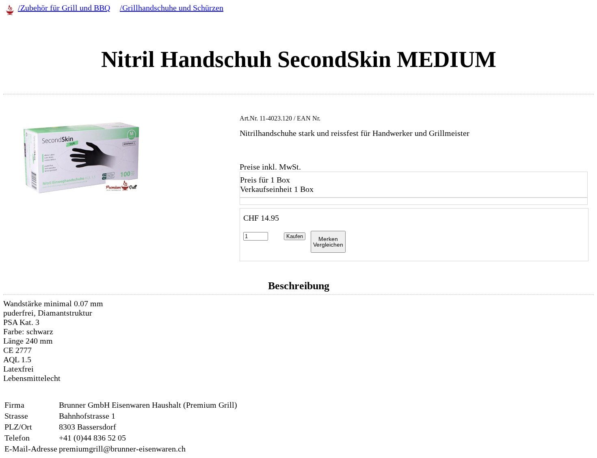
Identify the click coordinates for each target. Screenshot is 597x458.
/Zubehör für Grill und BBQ (64, 7)
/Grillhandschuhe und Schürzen (171, 7)
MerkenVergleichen (328, 242)
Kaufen (294, 236)
